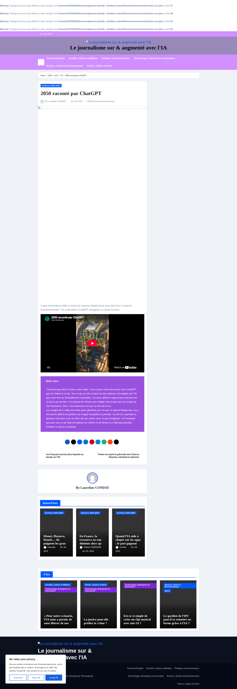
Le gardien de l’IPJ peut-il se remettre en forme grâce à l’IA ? (177, 619)
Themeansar (87, 676)
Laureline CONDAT (57, 101)
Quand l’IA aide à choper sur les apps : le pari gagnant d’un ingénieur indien (128, 543)
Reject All (36, 678)
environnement (108, 101)
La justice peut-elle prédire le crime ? (96, 621)
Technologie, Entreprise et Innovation (154, 58)
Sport (167, 591)
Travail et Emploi (55, 58)
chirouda (51, 547)
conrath (123, 547)
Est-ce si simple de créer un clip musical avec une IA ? (137, 619)
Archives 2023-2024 (51, 85)
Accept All (54, 678)
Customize (18, 678)
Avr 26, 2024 (88, 551)
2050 (90, 101)
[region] (35, 669)
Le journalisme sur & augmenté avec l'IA (118, 48)
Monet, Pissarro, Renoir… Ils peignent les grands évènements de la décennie (55, 543)
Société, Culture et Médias (83, 58)
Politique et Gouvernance (116, 58)
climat (97, 101)
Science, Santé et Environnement (64, 66)
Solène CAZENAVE (92, 547)
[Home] (41, 62)
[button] (198, 62)
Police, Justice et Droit (99, 66)
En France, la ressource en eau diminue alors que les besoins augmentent (91, 543)
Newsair (73, 676)
